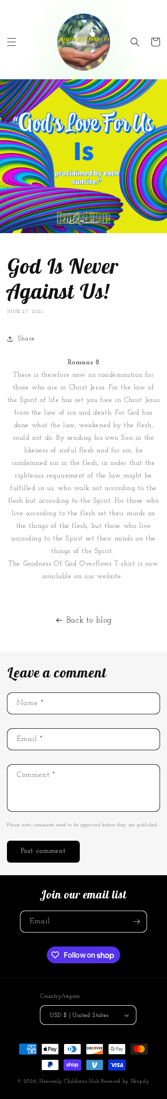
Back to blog (89, 620)
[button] (11, 42)
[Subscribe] (136, 922)
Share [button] (26, 338)
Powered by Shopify (125, 1081)
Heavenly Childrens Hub (69, 1081)
